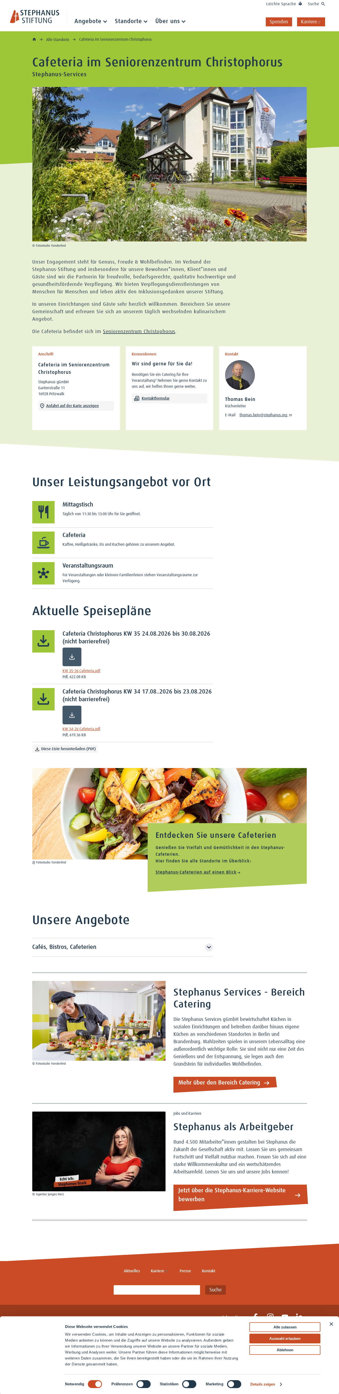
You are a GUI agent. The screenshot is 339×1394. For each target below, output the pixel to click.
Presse (185, 1271)
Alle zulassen (285, 1327)
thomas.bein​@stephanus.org (263, 415)
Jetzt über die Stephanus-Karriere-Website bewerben (232, 1195)
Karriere (309, 21)
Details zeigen (262, 1384)
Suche (313, 4)
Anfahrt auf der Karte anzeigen (72, 406)
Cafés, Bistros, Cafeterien (64, 947)
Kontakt (208, 1271)
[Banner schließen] (331, 1324)
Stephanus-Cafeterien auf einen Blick (196, 872)
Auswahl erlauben (285, 1338)
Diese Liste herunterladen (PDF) (68, 749)
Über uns (167, 21)
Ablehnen (285, 1350)
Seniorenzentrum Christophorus (139, 331)
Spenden (279, 21)
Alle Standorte (58, 40)
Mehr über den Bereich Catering (219, 1083)
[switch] (143, 1384)
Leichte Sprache (281, 4)
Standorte (128, 21)
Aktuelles (132, 1271)
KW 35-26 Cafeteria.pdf (81, 671)
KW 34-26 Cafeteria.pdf (81, 729)
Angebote (88, 21)
